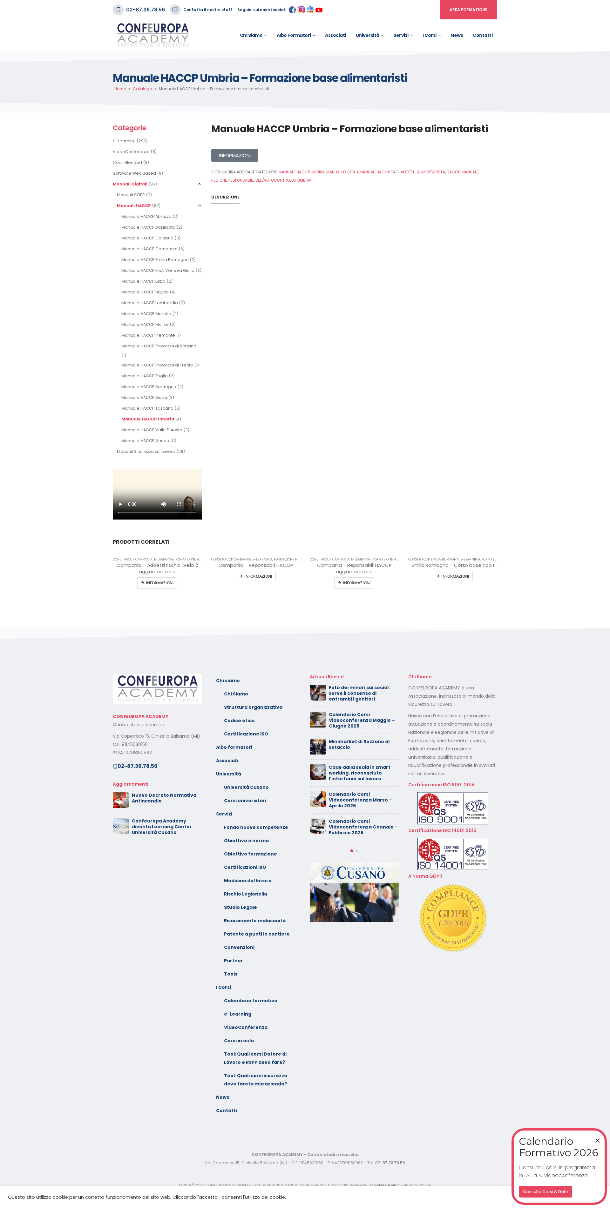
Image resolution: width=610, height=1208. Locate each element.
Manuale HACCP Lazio (143, 281)
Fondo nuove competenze (256, 827)
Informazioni (160, 583)
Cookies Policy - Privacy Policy (400, 1185)
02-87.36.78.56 (145, 9)
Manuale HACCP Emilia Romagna (155, 259)
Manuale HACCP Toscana (147, 408)
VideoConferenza (131, 151)
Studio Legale (240, 907)
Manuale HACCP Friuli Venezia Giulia (157, 270)
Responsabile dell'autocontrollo (262, 180)
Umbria (304, 180)
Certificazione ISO (246, 734)
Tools (230, 974)
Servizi (401, 35)
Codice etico (239, 720)
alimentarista (431, 172)
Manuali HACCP (134, 205)
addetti (408, 172)
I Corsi (430, 35)
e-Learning (124, 141)
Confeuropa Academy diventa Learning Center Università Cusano (162, 827)
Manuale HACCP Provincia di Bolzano (158, 346)
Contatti (482, 35)
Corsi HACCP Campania (132, 559)
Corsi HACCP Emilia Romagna (433, 559)
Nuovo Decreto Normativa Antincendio (164, 798)
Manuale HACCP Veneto (146, 440)
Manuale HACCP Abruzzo (146, 216)
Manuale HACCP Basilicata (148, 227)
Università (367, 35)
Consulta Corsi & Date (545, 1191)
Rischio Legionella (245, 894)
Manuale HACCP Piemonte (148, 335)
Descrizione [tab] (225, 197)
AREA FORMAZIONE (468, 9)
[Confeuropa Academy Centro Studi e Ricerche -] (152, 35)
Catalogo (142, 88)
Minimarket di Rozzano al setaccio (359, 744)
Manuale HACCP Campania (149, 249)
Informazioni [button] (455, 576)
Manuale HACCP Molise (145, 324)
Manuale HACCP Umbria (147, 419)
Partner (233, 960)
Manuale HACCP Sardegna (148, 386)
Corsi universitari (245, 800)
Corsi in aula (239, 1040)
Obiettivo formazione (250, 854)
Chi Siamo (236, 694)
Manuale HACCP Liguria (145, 292)
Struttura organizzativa (253, 707)
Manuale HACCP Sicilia (144, 397)
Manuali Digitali (130, 184)
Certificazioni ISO (245, 867)
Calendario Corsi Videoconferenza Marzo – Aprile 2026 (360, 800)
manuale (470, 172)
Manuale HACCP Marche (146, 313)
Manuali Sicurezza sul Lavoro (146, 451)
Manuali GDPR (131, 195)
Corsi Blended (127, 162)
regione (219, 180)
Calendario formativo (250, 1000)
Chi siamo (251, 35)
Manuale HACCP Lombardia (149, 302)
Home (120, 88)
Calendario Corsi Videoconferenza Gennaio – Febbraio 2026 (363, 827)
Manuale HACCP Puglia (144, 376)
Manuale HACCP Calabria (147, 238)
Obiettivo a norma (246, 840)
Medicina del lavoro (248, 880)
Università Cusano (246, 787)
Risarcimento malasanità (255, 920)
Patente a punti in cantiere (257, 934)
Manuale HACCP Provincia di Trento (157, 365)
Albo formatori (294, 35)
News (457, 35)
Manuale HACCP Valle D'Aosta (151, 430)
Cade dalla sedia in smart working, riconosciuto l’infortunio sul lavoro (359, 773)
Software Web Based (134, 173)
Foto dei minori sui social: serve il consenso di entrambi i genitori (359, 693)
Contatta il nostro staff (207, 9)
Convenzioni (239, 947)
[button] (351, 851)
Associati (335, 35)
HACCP (453, 172)
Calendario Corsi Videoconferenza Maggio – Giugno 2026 (362, 720)
